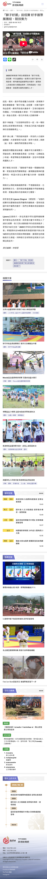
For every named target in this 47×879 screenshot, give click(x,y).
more (14, 825)
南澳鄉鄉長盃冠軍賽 (15, 449)
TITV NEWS (16, 2)
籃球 (25, 449)
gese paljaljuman (10, 27)
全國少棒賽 (12, 415)
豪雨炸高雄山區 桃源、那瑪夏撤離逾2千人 (19, 587)
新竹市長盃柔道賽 (14, 347)
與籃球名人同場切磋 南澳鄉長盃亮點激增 (19, 480)
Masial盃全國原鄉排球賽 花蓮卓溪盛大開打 (20, 378)
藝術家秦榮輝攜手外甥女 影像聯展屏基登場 (29, 521)
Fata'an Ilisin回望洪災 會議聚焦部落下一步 (19, 681)
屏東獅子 (17, 266)
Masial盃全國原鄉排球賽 (21, 381)
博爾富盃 (21, 415)
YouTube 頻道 (7, 872)
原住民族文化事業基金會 (10, 867)
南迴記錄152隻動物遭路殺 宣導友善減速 (29, 500)
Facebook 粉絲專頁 (9, 869)
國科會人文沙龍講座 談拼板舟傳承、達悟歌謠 (29, 510)
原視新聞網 (17, 5)
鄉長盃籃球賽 (31, 483)
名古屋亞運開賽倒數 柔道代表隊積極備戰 (19, 650)
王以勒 (23, 483)
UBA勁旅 (35, 313)
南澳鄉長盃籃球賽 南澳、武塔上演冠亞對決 (19, 446)
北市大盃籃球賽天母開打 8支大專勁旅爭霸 (19, 309)
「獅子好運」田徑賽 (26, 260)
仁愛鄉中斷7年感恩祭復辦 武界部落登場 (18, 618)
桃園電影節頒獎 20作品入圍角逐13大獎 (29, 531)
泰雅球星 (16, 483)
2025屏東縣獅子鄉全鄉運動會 (24, 263)
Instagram (6, 874)
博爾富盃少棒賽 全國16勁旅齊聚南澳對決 (19, 412)
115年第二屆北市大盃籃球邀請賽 (19, 313)
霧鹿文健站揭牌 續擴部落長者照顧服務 (29, 542)
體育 (15, 260)
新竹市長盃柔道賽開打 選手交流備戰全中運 (19, 344)
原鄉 (4, 381)
